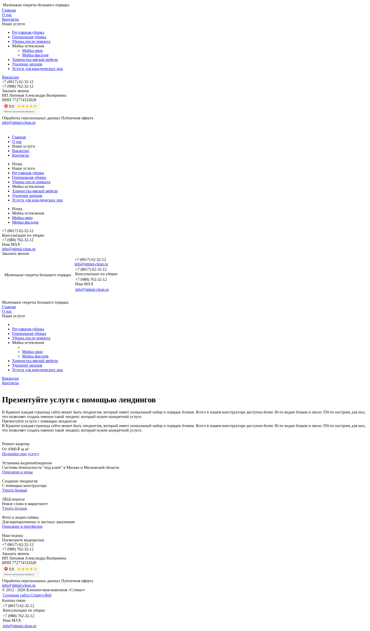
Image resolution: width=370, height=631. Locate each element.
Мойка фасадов (35, 55)
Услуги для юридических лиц (37, 68)
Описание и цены (17, 472)
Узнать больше (14, 490)
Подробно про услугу (20, 454)
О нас (7, 15)
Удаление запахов (27, 64)
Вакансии (10, 77)
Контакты (10, 19)
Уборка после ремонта (31, 41)
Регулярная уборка (28, 32)
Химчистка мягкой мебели (35, 59)
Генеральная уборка (29, 37)
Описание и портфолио (22, 526)
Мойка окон (32, 50)
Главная (9, 10)
